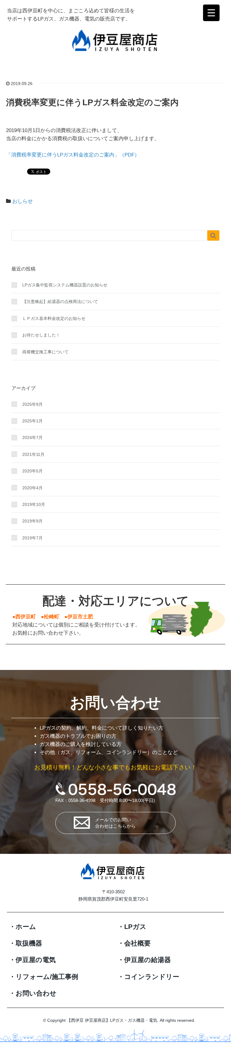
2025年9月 (32, 404)
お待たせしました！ (41, 335)
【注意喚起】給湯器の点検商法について (60, 301)
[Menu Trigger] (211, 13)
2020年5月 (32, 471)
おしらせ (22, 201)
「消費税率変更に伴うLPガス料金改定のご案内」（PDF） (73, 155)
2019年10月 (33, 504)
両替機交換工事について (45, 351)
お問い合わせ (36, 993)
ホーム (26, 926)
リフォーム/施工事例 (47, 976)
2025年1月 (32, 420)
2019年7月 (32, 537)
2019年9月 (32, 521)
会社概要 (137, 943)
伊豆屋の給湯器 (147, 960)
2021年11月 (33, 454)
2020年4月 (32, 487)
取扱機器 (29, 943)
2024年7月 (32, 437)
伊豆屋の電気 (36, 960)
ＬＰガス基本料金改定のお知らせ (53, 318)
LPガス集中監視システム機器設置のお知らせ (64, 285)
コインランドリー (151, 976)
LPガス (135, 926)
